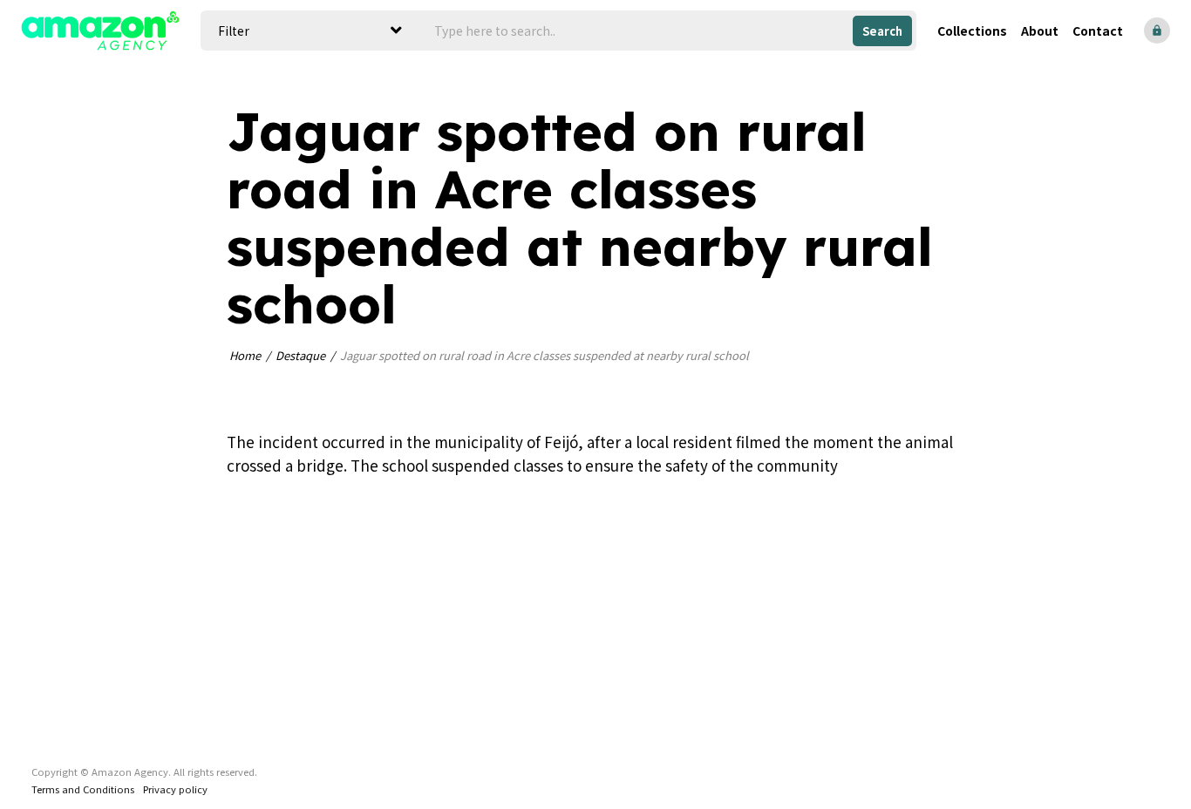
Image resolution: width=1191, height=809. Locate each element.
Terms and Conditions (82, 789)
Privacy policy (175, 789)
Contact (1097, 30)
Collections (972, 30)
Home (245, 355)
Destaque (300, 355)
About (1039, 30)
